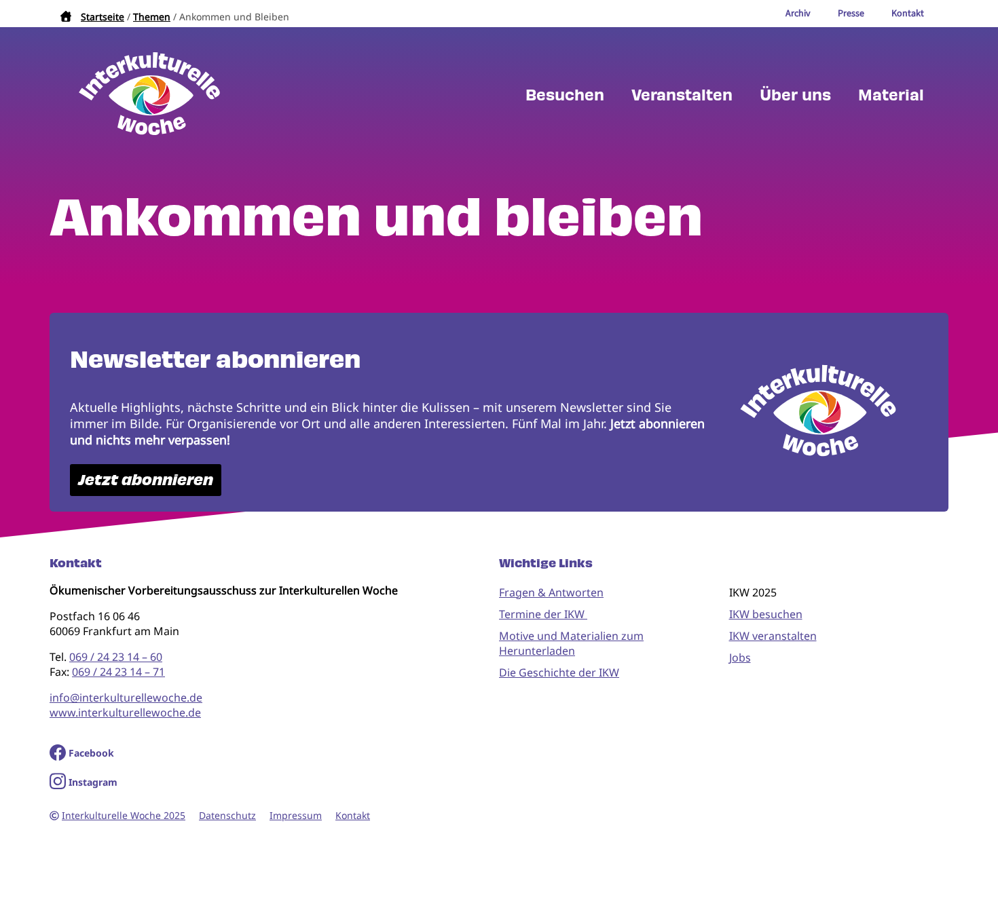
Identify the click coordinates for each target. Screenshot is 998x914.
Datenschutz (227, 815)
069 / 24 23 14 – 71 (118, 671)
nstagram (94, 782)
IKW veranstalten (773, 635)
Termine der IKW (543, 614)
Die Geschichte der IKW (559, 672)
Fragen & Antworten (551, 592)
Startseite (102, 16)
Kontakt (352, 815)
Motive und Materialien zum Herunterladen (571, 643)
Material (891, 95)
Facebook (91, 752)
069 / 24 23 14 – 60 (115, 656)
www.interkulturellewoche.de (125, 712)
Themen (151, 16)
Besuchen (564, 95)
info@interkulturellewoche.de (126, 697)
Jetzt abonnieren (145, 480)
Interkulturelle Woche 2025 (123, 815)
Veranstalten (682, 95)
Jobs (740, 657)
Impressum (296, 815)
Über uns (795, 95)
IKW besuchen (765, 614)
